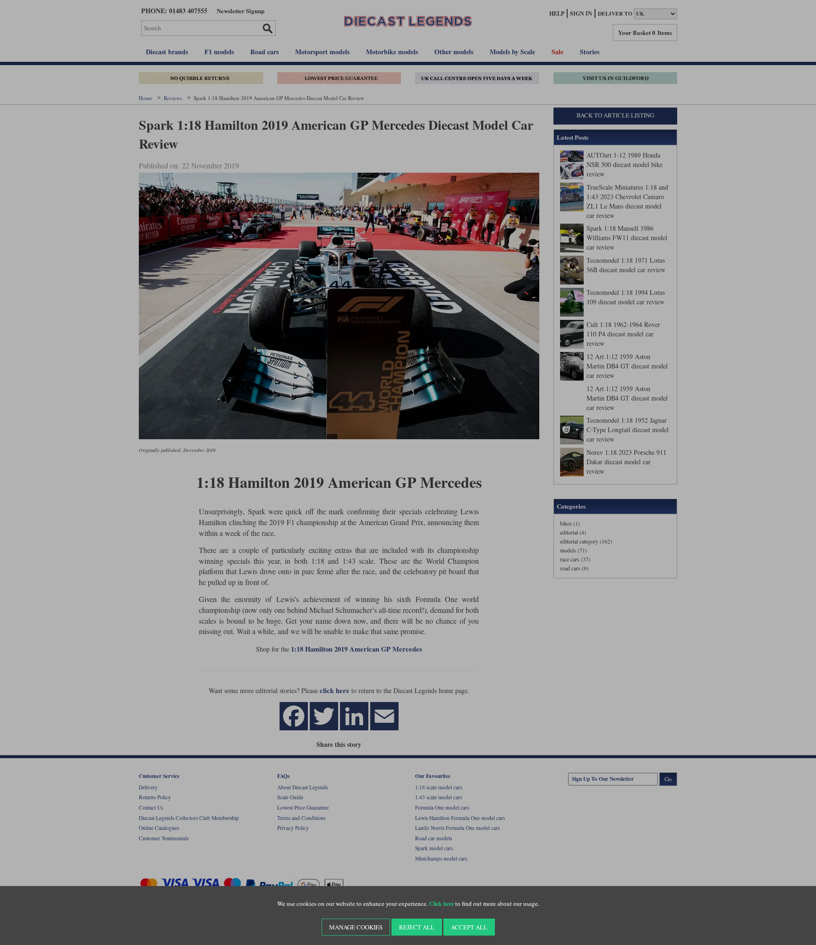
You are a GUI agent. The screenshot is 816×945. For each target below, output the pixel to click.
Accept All (469, 927)
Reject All (416, 927)
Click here (441, 904)
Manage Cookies (355, 927)
